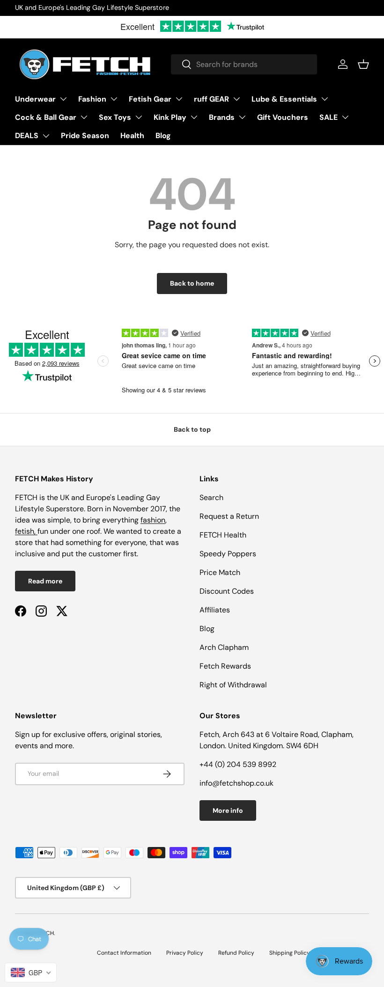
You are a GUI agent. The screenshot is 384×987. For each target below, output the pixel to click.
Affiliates (214, 610)
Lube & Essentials (284, 99)
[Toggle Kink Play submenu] (193, 117)
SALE (328, 117)
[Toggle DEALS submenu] (46, 135)
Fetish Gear (150, 99)
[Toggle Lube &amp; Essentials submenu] (324, 98)
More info (228, 810)
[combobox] (244, 64)
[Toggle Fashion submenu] (113, 98)
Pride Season (85, 135)
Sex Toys (115, 117)
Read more (45, 581)
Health (132, 135)
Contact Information (124, 953)
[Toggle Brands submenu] (242, 117)
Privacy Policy (184, 953)
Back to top (192, 429)
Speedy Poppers (227, 554)
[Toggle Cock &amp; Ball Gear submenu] (83, 117)
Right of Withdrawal (233, 685)
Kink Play (170, 117)
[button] (363, 64)
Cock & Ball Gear (45, 117)
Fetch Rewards (225, 666)
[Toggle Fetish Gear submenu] (179, 98)
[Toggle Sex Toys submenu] (138, 117)
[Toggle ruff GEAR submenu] (236, 98)
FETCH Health (222, 535)
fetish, (26, 531)
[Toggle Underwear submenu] (63, 98)
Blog (163, 135)
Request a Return (229, 516)
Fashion (92, 99)
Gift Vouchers (282, 117)
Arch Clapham (224, 647)
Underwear (35, 99)
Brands (222, 117)
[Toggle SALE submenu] (345, 117)
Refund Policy (236, 953)
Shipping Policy (289, 953)
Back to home (192, 283)
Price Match (219, 572)
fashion (152, 520)
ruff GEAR (211, 99)
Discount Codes (226, 591)
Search (211, 497)
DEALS (26, 135)
